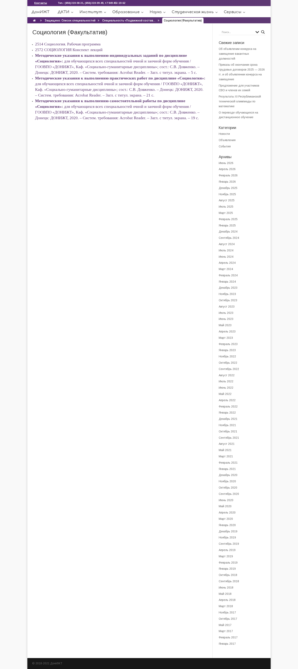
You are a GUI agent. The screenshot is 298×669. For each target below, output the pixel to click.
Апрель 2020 (227, 512)
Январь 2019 (227, 568)
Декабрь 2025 (228, 188)
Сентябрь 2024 (229, 237)
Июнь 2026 (226, 163)
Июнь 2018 (226, 587)
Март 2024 (226, 269)
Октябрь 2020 (228, 487)
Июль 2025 (226, 206)
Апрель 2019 (227, 550)
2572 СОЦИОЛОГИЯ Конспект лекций (69, 49)
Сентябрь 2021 (229, 437)
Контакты (40, 3)
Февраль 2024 (228, 275)
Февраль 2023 (228, 344)
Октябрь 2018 (228, 575)
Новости (224, 133)
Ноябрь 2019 (227, 537)
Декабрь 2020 (228, 475)
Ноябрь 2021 (227, 425)
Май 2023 (225, 325)
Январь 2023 (227, 350)
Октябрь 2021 (228, 431)
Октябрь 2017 (228, 618)
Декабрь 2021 (228, 418)
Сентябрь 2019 (229, 543)
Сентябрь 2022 (229, 369)
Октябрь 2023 (228, 300)
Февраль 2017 (228, 637)
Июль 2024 (226, 250)
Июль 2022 (226, 381)
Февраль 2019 (228, 562)
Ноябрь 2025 (227, 194)
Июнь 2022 (226, 387)
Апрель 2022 (227, 400)
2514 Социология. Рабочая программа (68, 44)
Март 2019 (226, 556)
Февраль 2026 (228, 175)
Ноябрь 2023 (227, 294)
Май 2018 (225, 593)
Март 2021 (226, 456)
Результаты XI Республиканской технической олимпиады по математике (240, 101)
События (225, 146)
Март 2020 (226, 518)
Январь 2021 (227, 469)
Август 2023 (227, 306)
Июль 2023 (226, 312)
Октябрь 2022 (228, 362)
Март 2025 (226, 212)
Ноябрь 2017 (227, 612)
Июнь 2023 (226, 319)
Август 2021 (227, 443)
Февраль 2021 (228, 462)
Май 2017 (225, 625)
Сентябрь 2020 (229, 493)
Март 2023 (226, 337)
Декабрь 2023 (228, 287)
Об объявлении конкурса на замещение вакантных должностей (237, 53)
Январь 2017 (227, 643)
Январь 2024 (227, 281)
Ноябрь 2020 (227, 481)
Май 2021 (225, 450)
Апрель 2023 (227, 331)
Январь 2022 (227, 412)
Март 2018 (226, 606)
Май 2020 (225, 506)
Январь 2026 (227, 181)
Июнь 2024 (226, 256)
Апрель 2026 (227, 169)
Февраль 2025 (228, 219)
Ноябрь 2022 (227, 356)
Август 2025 (227, 200)
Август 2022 (227, 375)
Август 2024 (227, 244)
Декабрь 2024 (228, 231)
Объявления (227, 140)
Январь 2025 (227, 225)
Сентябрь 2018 (229, 581)
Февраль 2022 (228, 406)
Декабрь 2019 (228, 531)
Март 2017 (226, 631)
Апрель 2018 (227, 599)
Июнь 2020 (226, 500)
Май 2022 (225, 394)
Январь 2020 (227, 525)
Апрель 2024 (227, 262)
